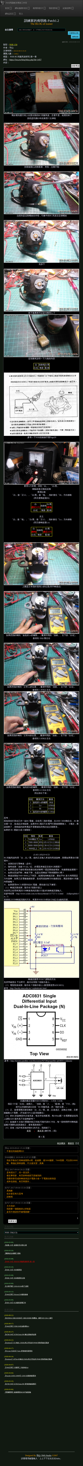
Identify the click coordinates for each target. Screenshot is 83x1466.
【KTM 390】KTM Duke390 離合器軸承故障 (20, 1334)
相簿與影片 (38, 8)
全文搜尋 (9, 30)
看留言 (71, 1143)
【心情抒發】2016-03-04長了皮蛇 (16, 1286)
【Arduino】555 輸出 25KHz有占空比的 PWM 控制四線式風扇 (26, 1343)
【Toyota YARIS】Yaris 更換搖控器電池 (18, 1351)
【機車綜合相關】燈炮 (12, 1253)
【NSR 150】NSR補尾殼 (13, 1270)
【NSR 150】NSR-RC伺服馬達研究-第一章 (19, 1261)
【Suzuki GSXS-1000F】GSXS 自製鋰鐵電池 (20, 1376)
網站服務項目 (21, 8)
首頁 (7, 8)
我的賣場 (53, 8)
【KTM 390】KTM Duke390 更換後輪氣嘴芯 (20, 1384)
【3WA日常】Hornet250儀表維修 (16, 1294)
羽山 (39, 1455)
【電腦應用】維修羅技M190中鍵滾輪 (17, 1392)
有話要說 (61, 1143)
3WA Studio (46, 1455)
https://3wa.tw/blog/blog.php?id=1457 (25, 60)
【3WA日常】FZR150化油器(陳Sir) (16, 1326)
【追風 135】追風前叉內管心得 (15, 1245)
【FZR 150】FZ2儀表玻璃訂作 (15, 1303)
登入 (21, 14)
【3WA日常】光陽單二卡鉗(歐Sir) (16, 1367)
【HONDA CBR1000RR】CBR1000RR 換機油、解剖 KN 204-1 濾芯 (28, 1318)
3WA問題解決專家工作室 (16, 3)
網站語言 (9, 14)
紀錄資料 (67, 8)
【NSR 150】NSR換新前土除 (14, 1278)
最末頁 (41, 1131)
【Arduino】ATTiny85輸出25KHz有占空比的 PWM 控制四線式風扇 (28, 1359)
